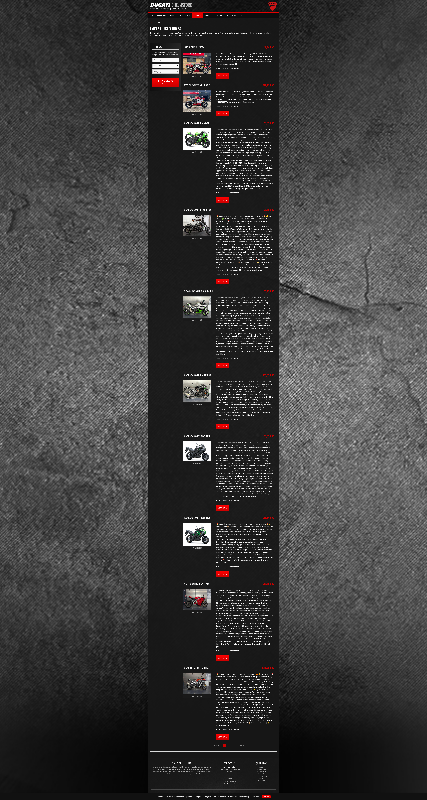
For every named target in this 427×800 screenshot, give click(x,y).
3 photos (198, 464)
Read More (255, 797)
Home (152, 15)
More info (221, 76)
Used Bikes (197, 15)
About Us (173, 15)
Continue (266, 797)
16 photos (198, 239)
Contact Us (232, 784)
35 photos (198, 613)
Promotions (209, 15)
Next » (241, 745)
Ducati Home (162, 15)
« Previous (218, 745)
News (234, 15)
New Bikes (184, 15)
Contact (242, 15)
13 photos (198, 76)
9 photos (198, 404)
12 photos (198, 320)
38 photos (198, 697)
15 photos (198, 152)
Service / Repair (223, 15)
